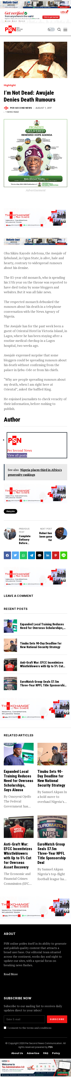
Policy (56, 1053)
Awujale (10, 511)
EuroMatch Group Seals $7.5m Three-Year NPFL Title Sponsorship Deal (43, 685)
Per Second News (21, 108)
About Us (17, 1053)
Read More (11, 974)
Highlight (10, 85)
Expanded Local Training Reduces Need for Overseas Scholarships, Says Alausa (42, 627)
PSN (50, 1046)
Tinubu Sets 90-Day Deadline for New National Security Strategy (41, 645)
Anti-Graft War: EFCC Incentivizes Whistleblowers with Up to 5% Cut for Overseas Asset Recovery (41, 666)
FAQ (45, 1053)
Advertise (33, 1053)
